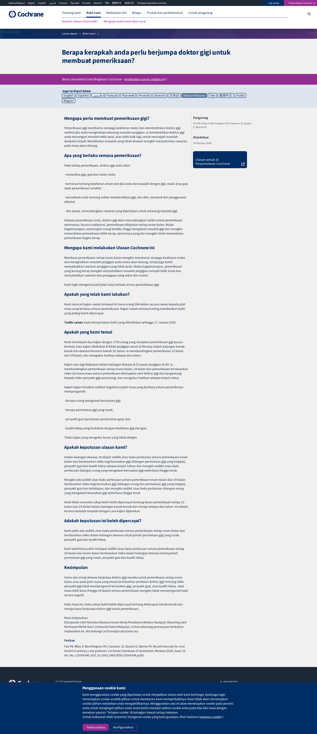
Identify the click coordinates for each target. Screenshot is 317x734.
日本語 (174, 95)
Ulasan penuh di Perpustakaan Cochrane (212, 162)
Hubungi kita (230, 681)
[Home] (30, 14)
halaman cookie (210, 717)
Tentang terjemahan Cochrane (152, 2)
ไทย (107, 2)
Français (63, 2)
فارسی (52, 2)
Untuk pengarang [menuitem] (200, 13)
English (31, 2)
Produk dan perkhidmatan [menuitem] (165, 13)
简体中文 (129, 2)
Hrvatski (86, 2)
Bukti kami (89, 33)
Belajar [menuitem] (136, 13)
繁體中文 (116, 2)
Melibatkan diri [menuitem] (116, 13)
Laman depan (69, 33)
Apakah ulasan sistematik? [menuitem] (80, 21)
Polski (240, 95)
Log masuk (273, 2)
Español (42, 2)
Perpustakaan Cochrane (300, 2)
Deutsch (98, 2)
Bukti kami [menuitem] (93, 13)
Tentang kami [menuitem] (71, 13)
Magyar (68, 100)
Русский (74, 2)
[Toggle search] (309, 14)
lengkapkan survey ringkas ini (144, 79)
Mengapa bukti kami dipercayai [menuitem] (125, 21)
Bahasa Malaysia (17, 2)
